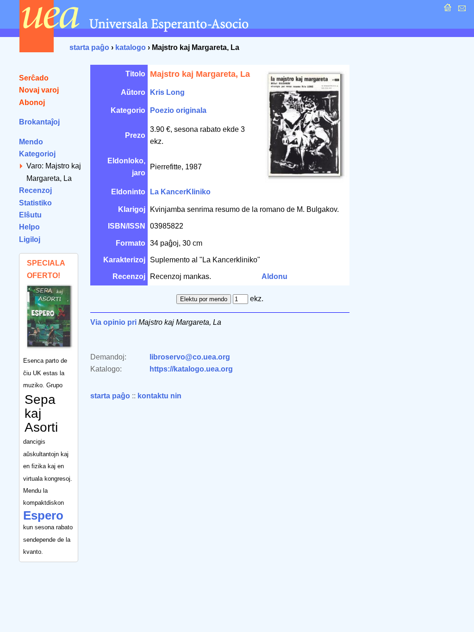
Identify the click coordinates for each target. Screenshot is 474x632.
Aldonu (274, 276)
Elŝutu (30, 215)
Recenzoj (35, 190)
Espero (43, 515)
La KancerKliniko (180, 192)
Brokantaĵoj (39, 122)
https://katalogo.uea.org (191, 369)
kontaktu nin (159, 396)
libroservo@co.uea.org (190, 357)
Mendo (31, 142)
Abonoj (32, 102)
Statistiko (35, 203)
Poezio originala (178, 110)
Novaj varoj (39, 90)
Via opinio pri (113, 322)
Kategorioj (37, 154)
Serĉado (34, 78)
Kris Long (167, 92)
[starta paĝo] (446, 10)
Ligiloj (29, 239)
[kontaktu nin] (461, 10)
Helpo (29, 227)
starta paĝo (89, 47)
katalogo (130, 47)
